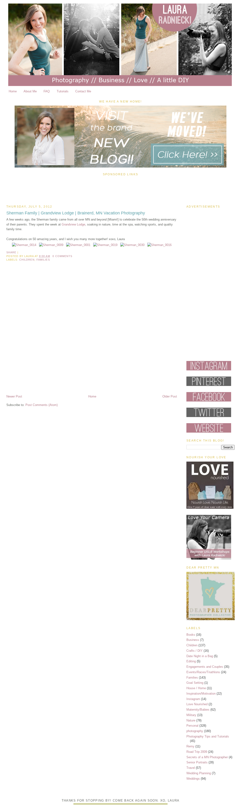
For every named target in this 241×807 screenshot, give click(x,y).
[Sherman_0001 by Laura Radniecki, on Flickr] (78, 245)
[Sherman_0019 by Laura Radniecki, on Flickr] (105, 245)
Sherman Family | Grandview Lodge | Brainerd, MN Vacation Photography (75, 213)
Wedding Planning (198, 773)
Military (191, 715)
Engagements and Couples (204, 666)
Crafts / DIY (194, 650)
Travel (190, 768)
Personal (192, 725)
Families (43, 259)
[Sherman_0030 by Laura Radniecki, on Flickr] (132, 245)
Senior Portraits (197, 762)
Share (11, 252)
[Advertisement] (120, 189)
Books (190, 634)
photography (194, 731)
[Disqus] (91, 332)
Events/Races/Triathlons (203, 672)
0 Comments (62, 256)
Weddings (193, 778)
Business (192, 640)
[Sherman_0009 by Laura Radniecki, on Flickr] (51, 245)
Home (13, 91)
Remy (190, 746)
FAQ (47, 91)
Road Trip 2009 (196, 752)
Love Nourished (197, 704)
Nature (190, 720)
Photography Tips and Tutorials (207, 736)
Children (27, 259)
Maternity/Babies (197, 709)
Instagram (193, 699)
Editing (191, 661)
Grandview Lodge (73, 224)
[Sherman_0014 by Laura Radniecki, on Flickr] (24, 245)
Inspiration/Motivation (201, 693)
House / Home (196, 688)
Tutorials (62, 91)
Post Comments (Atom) (41, 405)
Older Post (169, 396)
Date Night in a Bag (199, 656)
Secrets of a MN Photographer (207, 757)
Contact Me (83, 91)
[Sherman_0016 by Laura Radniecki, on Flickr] (159, 245)
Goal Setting (194, 682)
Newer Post (14, 396)
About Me (30, 91)
